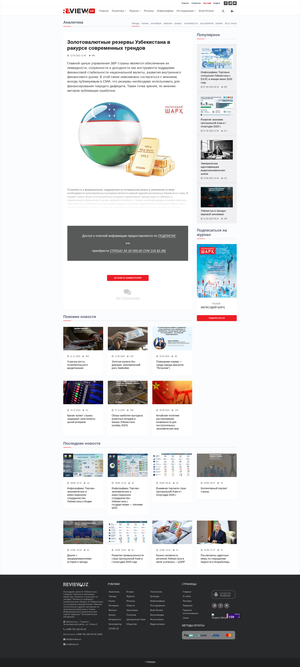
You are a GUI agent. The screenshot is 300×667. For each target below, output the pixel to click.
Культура (154, 596)
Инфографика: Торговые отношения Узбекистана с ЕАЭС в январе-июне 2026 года (216, 77)
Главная (104, 11)
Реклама (187, 601)
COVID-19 (114, 628)
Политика (131, 615)
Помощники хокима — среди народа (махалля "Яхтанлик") (170, 365)
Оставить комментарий (128, 278)
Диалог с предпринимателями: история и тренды (79, 558)
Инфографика (165, 11)
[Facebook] (226, 3)
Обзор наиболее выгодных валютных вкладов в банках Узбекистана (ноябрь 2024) (127, 420)
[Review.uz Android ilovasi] (223, 594)
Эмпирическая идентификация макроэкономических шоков (213, 168)
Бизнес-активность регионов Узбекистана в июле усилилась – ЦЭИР (170, 558)
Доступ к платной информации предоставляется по (129, 235)
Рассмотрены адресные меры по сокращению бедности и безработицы (215, 558)
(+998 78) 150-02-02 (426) (89, 634)
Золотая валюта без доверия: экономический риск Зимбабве (126, 365)
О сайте (187, 596)
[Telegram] (230, 3)
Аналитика (118, 11)
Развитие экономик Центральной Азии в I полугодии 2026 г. (213, 123)
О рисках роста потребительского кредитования (77, 365)
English (216, 3)
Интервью (156, 23)
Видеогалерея (157, 624)
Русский (207, 3)
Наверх (150, 662)
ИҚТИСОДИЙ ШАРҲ (213, 307)
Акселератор (206, 23)
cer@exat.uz (72, 644)
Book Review (206, 11)
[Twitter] (235, 3)
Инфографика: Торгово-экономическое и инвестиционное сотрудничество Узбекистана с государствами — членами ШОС (127, 498)
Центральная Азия (135, 619)
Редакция (187, 605)
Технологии (156, 591)
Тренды (136, 23)
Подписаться (217, 318)
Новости (130, 605)
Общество (131, 624)
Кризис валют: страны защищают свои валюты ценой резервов (81, 418)
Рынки (145, 23)
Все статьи (231, 23)
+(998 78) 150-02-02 (76, 629)
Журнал (134, 11)
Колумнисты (191, 23)
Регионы (149, 11)
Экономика (132, 610)
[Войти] (232, 11)
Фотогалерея (157, 619)
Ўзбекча (185, 3)
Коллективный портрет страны (214, 490)
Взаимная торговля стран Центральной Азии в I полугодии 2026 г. (171, 491)
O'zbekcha (196, 3)
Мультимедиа (157, 615)
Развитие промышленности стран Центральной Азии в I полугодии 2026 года (128, 558)
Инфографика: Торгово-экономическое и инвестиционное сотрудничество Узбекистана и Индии (81, 495)
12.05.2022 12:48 (78, 55)
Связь (186, 618)
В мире (219, 23)
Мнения (168, 23)
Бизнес (178, 23)
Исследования (185, 11)
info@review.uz (73, 639)
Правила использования (190, 612)
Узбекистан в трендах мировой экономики (213, 213)
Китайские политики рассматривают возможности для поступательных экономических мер (167, 422)
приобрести (129, 250)
